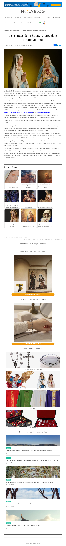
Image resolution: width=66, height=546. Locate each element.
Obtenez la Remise (23, 38)
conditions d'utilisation (36, 31)
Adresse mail (19, 25)
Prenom (18, 19)
